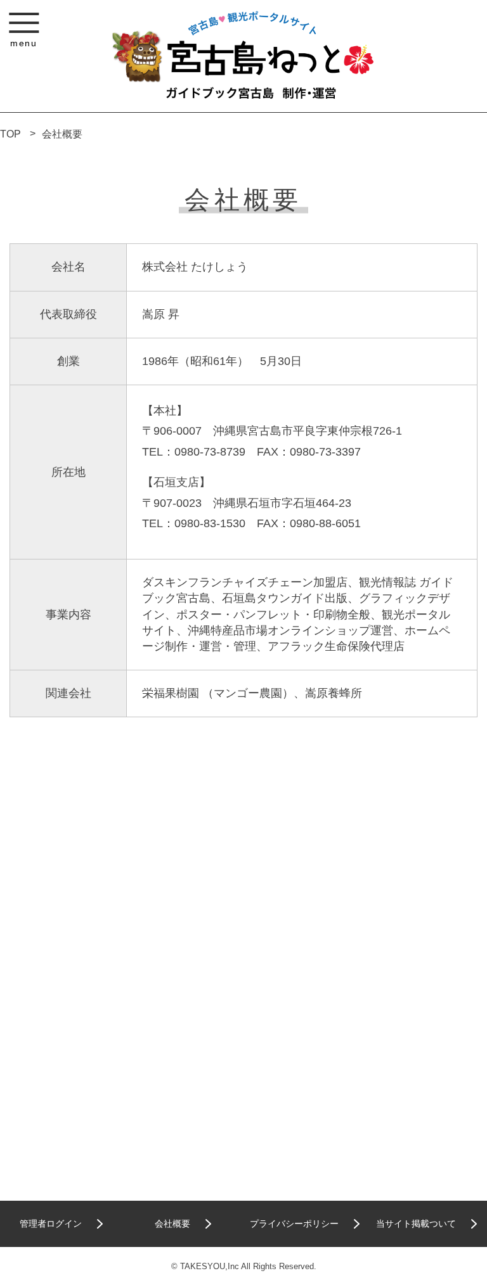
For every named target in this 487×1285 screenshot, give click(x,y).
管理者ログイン (51, 1223)
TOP (10, 134)
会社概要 (62, 134)
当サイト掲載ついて (416, 1223)
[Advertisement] (243, 856)
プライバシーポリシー (294, 1223)
